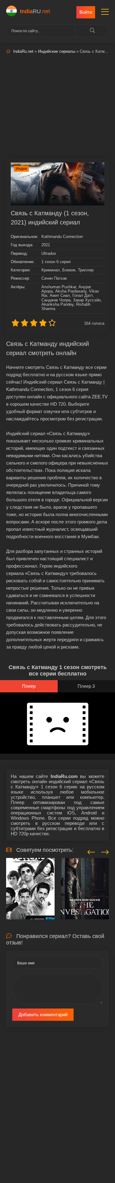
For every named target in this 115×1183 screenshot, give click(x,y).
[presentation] (91, 851)
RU (35, 11)
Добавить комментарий (42, 1014)
